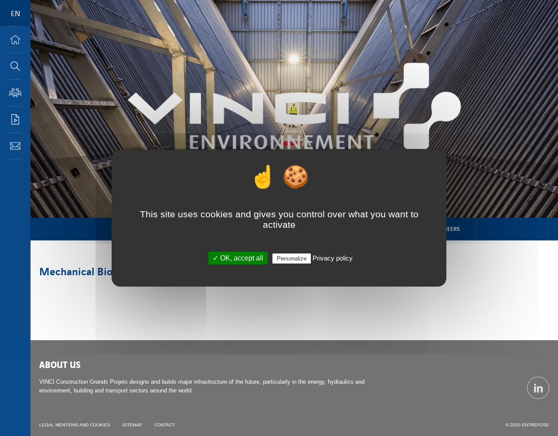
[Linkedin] (538, 388)
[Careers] (15, 93)
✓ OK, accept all (238, 258)
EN (15, 13)
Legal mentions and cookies (74, 424)
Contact (164, 424)
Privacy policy (333, 258)
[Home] (15, 40)
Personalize (291, 258)
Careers (448, 228)
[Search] (15, 66)
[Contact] (15, 146)
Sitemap (132, 424)
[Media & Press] (15, 119)
